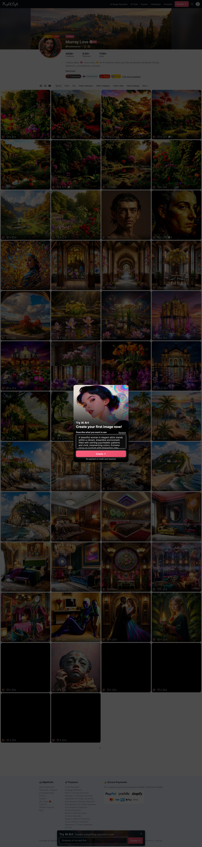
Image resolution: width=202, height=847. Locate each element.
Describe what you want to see (91, 432)
